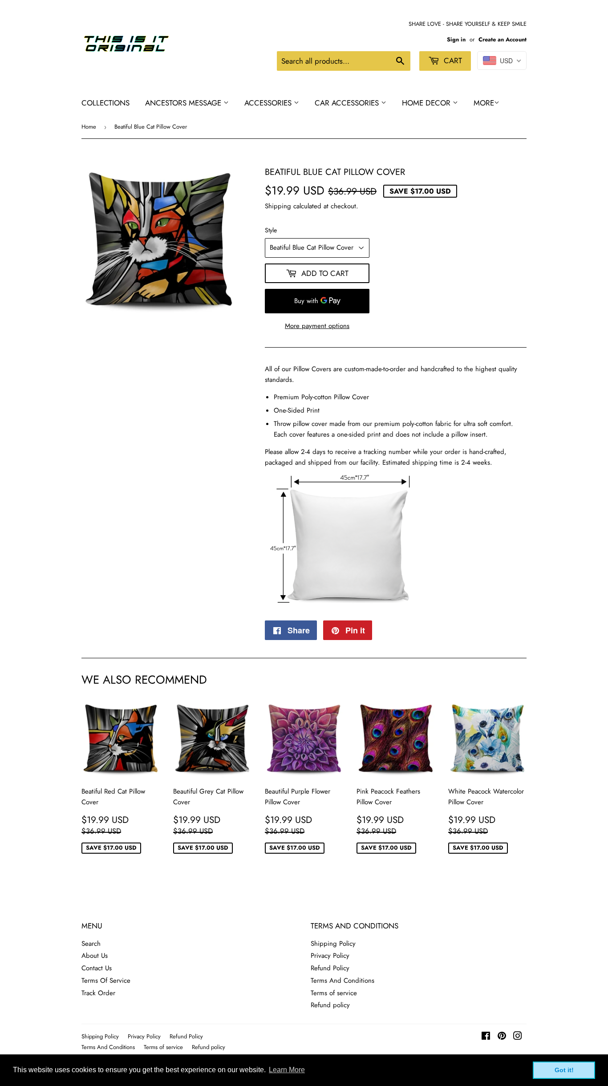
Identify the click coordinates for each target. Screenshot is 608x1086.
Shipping (278, 206)
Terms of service (334, 993)
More (484, 102)
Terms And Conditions (342, 980)
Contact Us (96, 968)
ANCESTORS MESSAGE (184, 102)
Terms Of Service (105, 980)
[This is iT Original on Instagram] (517, 1037)
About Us (94, 955)
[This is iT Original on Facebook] (485, 1037)
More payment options (317, 326)
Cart (452, 60)
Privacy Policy (330, 955)
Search (91, 943)
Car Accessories (348, 102)
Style (271, 230)
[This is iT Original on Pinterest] (502, 1037)
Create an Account (502, 39)
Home (88, 126)
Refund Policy (330, 968)
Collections (105, 102)
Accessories (269, 102)
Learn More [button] (287, 1070)
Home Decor (427, 102)
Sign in (456, 39)
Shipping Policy (333, 943)
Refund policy (330, 1005)
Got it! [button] (564, 1070)
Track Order (98, 993)
